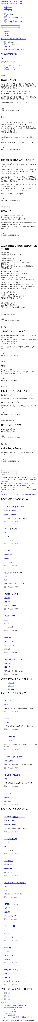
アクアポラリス (9, 740)
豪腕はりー (8, 554)
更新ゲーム (8, 9)
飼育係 (6, 797)
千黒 (5, 779)
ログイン (23, 39)
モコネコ (7, 532)
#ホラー (7, 31)
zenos (6, 704)
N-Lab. (6, 722)
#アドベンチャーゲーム (12, 65)
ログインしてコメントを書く (10, 494)
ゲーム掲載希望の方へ (11, 1015)
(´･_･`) (6, 620)
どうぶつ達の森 (9, 54)
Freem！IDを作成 (30, 494)
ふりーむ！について (11, 1009)
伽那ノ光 (7, 598)
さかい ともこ (9, 641)
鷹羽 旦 (7, 663)
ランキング (8, 11)
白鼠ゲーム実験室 (10, 510)
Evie (5, 576)
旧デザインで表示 (10, 1011)
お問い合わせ (8, 1013)
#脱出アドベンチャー (11, 69)
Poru (3, 58)
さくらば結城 (8, 761)
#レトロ (7, 35)
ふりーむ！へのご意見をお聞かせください (18, 1017)
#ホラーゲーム (9, 67)
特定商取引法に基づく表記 (13, 1007)
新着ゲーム (8, 7)
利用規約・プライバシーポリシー (15, 1005)
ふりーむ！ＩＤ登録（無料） (10, 39)
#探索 (6, 33)
